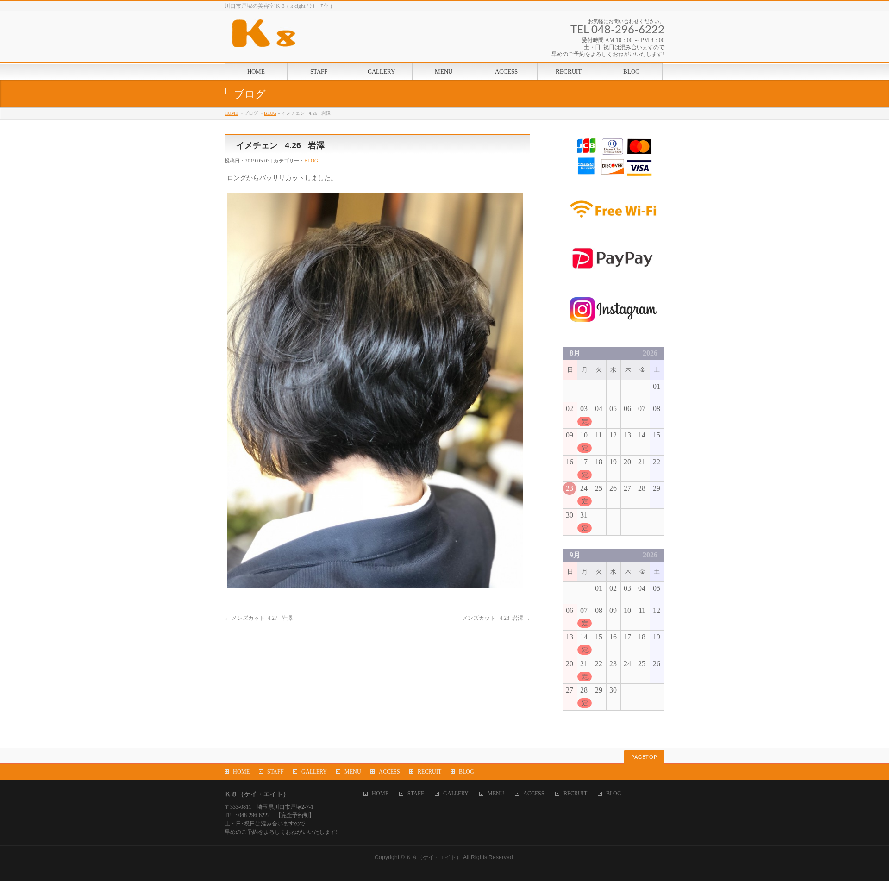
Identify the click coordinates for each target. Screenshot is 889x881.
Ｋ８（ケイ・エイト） (434, 857)
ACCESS (389, 772)
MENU (352, 772)
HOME (231, 113)
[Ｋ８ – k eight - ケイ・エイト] (306, 37)
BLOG (270, 113)
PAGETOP (644, 757)
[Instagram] (613, 328)
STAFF (275, 772)
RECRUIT (429, 772)
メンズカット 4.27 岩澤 (259, 618)
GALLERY (314, 772)
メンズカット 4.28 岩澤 (496, 618)
